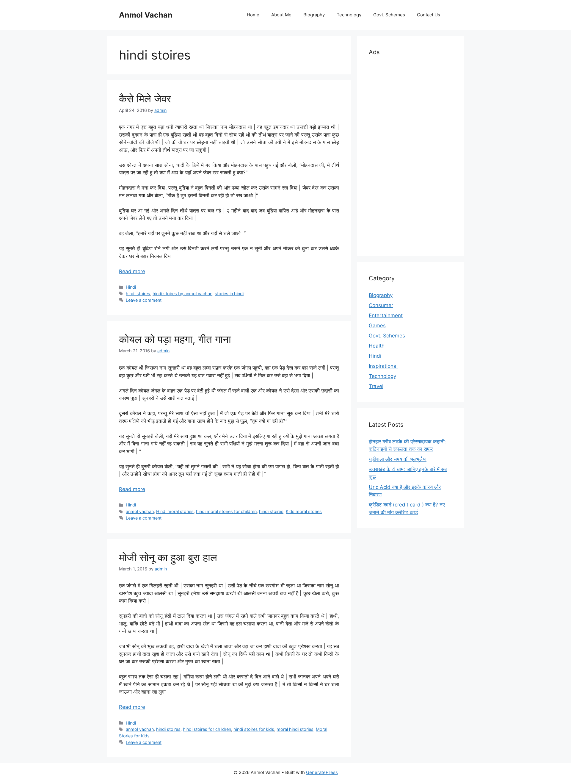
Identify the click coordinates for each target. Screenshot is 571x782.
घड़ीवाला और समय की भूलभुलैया (397, 459)
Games (377, 326)
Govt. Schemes (389, 15)
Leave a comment (143, 300)
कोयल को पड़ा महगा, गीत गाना (175, 339)
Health (377, 346)
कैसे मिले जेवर (145, 98)
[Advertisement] (410, 154)
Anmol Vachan (145, 14)
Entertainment (386, 315)
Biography (314, 15)
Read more (132, 271)
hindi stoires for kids (253, 729)
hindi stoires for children (207, 729)
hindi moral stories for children (226, 511)
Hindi (131, 287)
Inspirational (383, 366)
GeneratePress (322, 772)
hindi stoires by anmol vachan (182, 293)
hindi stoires (138, 293)
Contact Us (428, 15)
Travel (376, 386)
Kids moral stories (304, 511)
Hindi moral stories (175, 511)
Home (253, 15)
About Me (281, 15)
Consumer (381, 305)
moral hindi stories (295, 729)
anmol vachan (140, 511)
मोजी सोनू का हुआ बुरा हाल (168, 557)
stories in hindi (229, 293)
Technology (349, 15)
